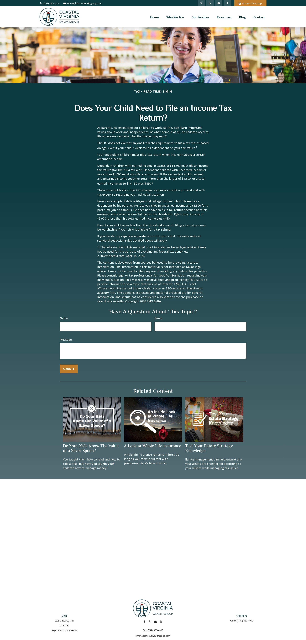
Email (158, 318)
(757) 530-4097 (245, 620)
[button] (154, 16)
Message (66, 339)
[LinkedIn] (210, 3)
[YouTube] (218, 3)
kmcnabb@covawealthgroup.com (84, 3)
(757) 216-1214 (51, 3)
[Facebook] (227, 3)
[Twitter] (201, 3)
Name (64, 318)
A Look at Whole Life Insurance (152, 445)
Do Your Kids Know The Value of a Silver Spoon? (91, 448)
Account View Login (252, 3)
